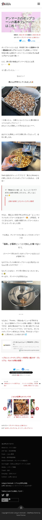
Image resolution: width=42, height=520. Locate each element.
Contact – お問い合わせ (9, 477)
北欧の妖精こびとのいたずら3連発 (21, 201)
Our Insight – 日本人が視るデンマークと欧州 (16, 464)
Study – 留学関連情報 (8, 457)
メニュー (38, 4)
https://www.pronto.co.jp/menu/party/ (30, 350)
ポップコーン (28, 428)
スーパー (21, 428)
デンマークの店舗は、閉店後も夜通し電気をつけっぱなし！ (30, 386)
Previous (5, 409)
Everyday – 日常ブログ (9, 474)
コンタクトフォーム (18, 486)
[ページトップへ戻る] (21, 508)
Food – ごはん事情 (8, 454)
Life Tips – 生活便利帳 (9, 451)
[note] (8, 496)
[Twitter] (4, 496)
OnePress (30, 513)
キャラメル (13, 428)
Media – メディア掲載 (9, 467)
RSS (12, 444)
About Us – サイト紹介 (9, 448)
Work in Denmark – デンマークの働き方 (15, 460)
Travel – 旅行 (6, 470)
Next (37, 409)
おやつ (7, 428)
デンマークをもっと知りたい (31, 37)
